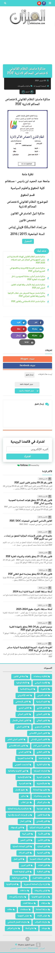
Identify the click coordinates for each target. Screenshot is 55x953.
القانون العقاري (42, 752)
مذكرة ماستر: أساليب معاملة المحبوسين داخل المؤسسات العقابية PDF (28, 278)
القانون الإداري (42, 708)
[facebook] (44, 3)
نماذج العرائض (12, 928)
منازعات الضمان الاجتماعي (17, 922)
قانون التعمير (25, 840)
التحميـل (28, 241)
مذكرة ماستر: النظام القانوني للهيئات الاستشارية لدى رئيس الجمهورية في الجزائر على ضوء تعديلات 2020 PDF (26, 260)
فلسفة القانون (42, 815)
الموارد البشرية (42, 777)
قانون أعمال (24, 821)
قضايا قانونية (11, 884)
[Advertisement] (27, 46)
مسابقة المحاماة (41, 909)
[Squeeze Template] (38, 945)
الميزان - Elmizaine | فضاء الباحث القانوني (27, 948)
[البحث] (5, 3)
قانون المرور (25, 865)
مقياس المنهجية (23, 916)
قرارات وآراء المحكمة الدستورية (35, 884)
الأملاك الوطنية (21, 683)
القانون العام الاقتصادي (17, 746)
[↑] (27, 939)
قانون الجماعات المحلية (21, 846)
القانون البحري (24, 708)
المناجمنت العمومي (22, 764)
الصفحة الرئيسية (40, 86)
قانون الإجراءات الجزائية (38, 827)
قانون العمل (17, 859)
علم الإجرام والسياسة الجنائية (18, 808)
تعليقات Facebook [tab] (27, 365)
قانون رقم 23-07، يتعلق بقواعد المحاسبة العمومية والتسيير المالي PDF (30, 501)
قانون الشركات (24, 853)
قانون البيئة (26, 834)
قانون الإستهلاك (16, 827)
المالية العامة (43, 758)
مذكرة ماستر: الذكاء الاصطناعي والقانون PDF (28, 301)
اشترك (27, 456)
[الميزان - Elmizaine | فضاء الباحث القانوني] (27, 17)
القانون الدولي (22, 727)
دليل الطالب (25, 802)
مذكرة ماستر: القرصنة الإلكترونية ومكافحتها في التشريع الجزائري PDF (27, 270)
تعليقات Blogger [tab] (27, 359)
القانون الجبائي (23, 714)
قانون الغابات (42, 865)
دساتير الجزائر (42, 802)
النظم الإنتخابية (23, 777)
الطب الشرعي (42, 695)
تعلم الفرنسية (24, 783)
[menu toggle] (50, 3)
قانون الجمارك (42, 846)
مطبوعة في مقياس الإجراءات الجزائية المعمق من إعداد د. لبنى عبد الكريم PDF (28, 537)
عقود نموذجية (42, 808)
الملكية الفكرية (42, 764)
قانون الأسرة (42, 834)
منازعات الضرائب (41, 922)
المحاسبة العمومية (24, 758)
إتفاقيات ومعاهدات (40, 676)
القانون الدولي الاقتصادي (38, 733)
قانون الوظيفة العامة (21, 871)
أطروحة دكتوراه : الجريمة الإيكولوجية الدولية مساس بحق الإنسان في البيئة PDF (29, 649)
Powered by (34, 465)
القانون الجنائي (42, 720)
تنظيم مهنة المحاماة (40, 790)
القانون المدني (23, 752)
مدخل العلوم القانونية (39, 897)
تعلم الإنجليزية (42, 783)
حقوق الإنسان (20, 790)
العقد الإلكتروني (23, 695)
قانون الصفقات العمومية (38, 859)
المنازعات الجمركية (40, 771)
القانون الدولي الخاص (15, 739)
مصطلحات (24, 909)
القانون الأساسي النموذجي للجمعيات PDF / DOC (31, 521)
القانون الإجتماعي (22, 701)
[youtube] (39, 3)
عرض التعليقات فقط (26, 384)
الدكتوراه (44, 689)
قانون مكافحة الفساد (39, 878)
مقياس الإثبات (42, 916)
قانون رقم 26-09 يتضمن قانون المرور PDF (33, 483)
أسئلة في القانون (19, 676)
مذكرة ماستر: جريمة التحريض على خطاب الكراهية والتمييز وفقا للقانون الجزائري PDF (26, 295)
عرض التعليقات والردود (26, 390)
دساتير (23, 796)
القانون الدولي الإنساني (39, 739)
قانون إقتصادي (42, 821)
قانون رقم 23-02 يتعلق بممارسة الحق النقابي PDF (30, 574)
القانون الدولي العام (40, 746)
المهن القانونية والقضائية (17, 771)
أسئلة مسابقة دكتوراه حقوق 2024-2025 (34, 609)
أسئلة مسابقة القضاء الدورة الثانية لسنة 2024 (32, 592)
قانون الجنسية (42, 853)
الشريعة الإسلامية (26, 689)
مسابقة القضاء (28, 903)
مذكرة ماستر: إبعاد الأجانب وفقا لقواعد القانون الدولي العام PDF (28, 286)
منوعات (44, 928)
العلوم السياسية (41, 701)
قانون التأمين (42, 840)
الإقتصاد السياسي (41, 683)
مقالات (9, 909)
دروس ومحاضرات (40, 796)
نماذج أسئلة (29, 928)
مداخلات (23, 890)
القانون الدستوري (41, 727)
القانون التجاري (41, 714)
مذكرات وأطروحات (24, 86)
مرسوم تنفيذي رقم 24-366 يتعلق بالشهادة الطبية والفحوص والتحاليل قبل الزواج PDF (30, 628)
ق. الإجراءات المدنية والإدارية (18, 815)
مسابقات (44, 903)
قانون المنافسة (42, 871)
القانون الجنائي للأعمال (20, 720)
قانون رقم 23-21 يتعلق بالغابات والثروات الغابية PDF (29, 557)
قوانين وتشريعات (40, 890)
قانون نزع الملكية (18, 878)
